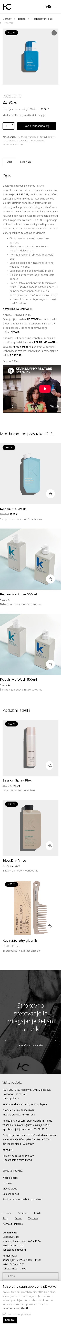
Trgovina (33, 1218)
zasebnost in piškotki (16, 1308)
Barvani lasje (31, 136)
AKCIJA (19, 136)
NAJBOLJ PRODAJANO (15, 140)
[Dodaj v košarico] (50, 493)
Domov (7, 18)
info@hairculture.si (22, 1159)
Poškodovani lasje (42, 18)
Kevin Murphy (47, 136)
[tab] (26, 162)
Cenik (37, 1213)
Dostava (7, 1183)
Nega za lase (36, 140)
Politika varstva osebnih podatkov (22, 1199)
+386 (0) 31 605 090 (23, 1155)
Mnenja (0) (26, 161)
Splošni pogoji (11, 1193)
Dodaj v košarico (34, 126)
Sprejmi (9, 1319)
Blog (5, 1218)
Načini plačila (10, 1177)
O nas (18, 1218)
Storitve (22, 1213)
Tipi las (21, 18)
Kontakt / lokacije (13, 1223)
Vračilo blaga (10, 1188)
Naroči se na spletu (30, 1045)
